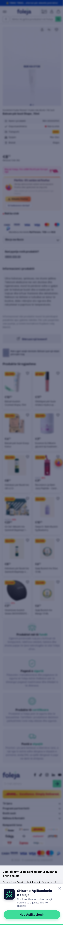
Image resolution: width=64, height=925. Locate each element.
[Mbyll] (59, 888)
